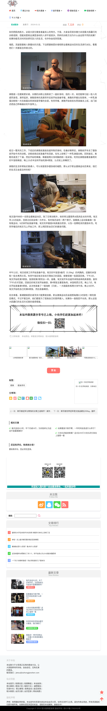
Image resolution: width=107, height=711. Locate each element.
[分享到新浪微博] (15, 398)
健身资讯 (21, 385)
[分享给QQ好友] (27, 398)
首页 (13, 11)
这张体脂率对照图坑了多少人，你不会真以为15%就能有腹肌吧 (34, 554)
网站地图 (36, 691)
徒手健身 (56, 11)
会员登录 (28, 691)
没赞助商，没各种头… (54, 358)
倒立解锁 (10, 686)
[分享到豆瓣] (31, 398)
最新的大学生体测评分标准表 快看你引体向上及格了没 (31, 533)
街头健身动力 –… (72, 358)
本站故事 (37, 683)
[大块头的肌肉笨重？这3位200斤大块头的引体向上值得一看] (17, 611)
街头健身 (40, 11)
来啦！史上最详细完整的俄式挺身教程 (25, 540)
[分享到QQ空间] (10, 398)
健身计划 (19, 686)
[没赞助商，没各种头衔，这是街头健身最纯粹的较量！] (54, 351)
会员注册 (19, 691)
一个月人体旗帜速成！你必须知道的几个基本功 (28, 561)
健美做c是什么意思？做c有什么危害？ (25, 547)
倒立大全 (26, 11)
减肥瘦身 (37, 686)
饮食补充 (10, 689)
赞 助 (53, 370)
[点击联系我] (41, 505)
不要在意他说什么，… (91, 358)
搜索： (11, 516)
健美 (12, 385)
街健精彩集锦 (32, 628)
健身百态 (73, 11)
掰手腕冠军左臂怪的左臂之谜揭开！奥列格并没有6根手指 (40, 411)
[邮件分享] (35, 398)
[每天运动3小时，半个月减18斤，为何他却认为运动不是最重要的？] (17, 584)
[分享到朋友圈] (19, 398)
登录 (29, 449)
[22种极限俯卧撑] (18, 351)
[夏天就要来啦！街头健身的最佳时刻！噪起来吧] (36, 351)
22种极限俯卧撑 (18, 358)
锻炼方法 (28, 686)
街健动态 (19, 683)
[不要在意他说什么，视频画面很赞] (91, 351)
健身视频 (90, 11)
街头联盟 (10, 691)
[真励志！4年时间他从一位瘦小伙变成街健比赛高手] (17, 639)
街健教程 (28, 683)
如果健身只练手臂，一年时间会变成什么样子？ (77, 428)
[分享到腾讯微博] (23, 398)
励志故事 (37, 689)
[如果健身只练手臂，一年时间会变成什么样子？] (17, 598)
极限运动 (28, 689)
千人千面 (15, 18)
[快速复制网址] (39, 398)
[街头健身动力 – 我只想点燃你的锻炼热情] (73, 351)
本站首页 (10, 683)
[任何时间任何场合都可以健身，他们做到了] (17, 625)
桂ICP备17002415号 (72, 708)
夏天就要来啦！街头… (36, 358)
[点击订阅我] (64, 505)
